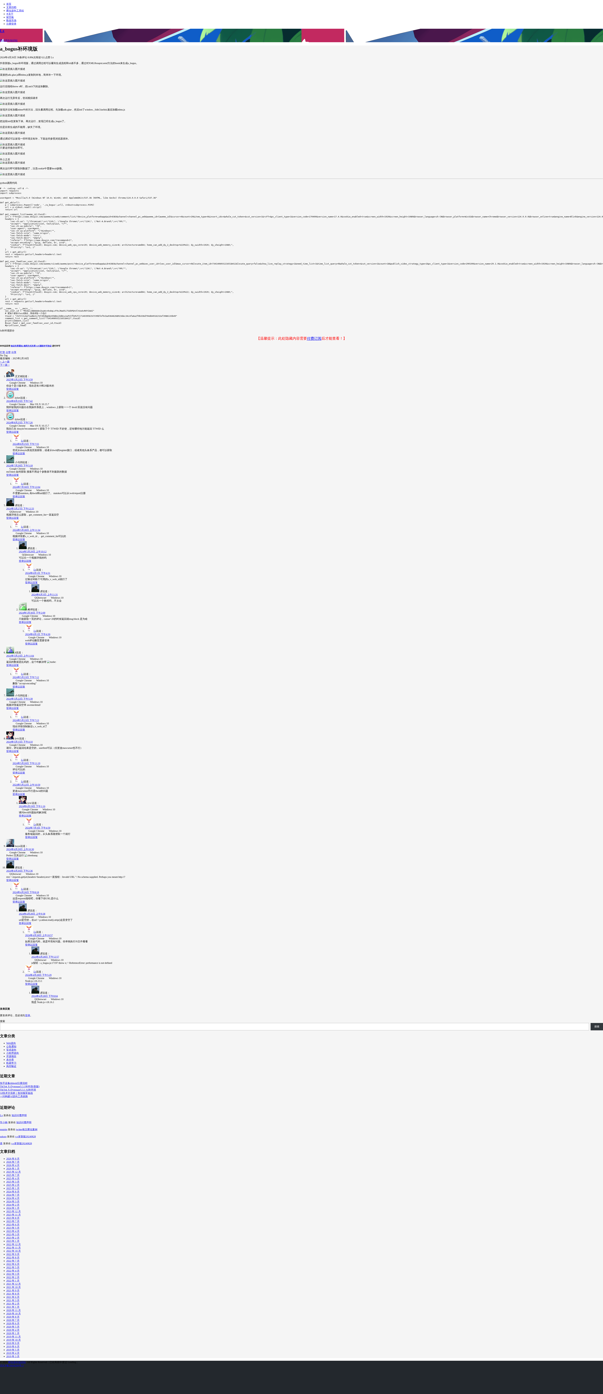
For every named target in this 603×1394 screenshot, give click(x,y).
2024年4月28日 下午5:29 (38, 975)
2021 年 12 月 (13, 1284)
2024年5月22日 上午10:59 (26, 784)
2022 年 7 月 (12, 1260)
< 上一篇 (5, 361)
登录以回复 (12, 389)
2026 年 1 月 (12, 1168)
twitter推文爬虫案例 (26, 1129)
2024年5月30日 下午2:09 (32, 612)
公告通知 (11, 1046)
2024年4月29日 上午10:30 (20, 849)
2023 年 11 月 (13, 1214)
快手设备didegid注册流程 (13, 1083)
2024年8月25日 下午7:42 (19, 401)
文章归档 (11, 7)
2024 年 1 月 (12, 1208)
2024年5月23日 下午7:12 (26, 677)
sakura (3, 1136)
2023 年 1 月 (12, 1241)
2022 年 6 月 (12, 1264)
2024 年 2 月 (12, 1204)
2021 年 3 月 (12, 1300)
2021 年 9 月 (12, 1290)
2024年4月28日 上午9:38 (32, 913)
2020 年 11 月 (13, 1310)
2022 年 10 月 (13, 1251)
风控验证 (11, 1066)
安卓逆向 (11, 1049)
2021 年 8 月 (12, 1293)
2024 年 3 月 (12, 1201)
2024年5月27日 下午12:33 (20, 508)
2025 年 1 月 (12, 1188)
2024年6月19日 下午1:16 (32, 806)
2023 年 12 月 (13, 1211)
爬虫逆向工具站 (15, 10)
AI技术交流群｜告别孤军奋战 (16, 1093)
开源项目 (11, 1056)
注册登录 (11, 23)
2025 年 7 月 (12, 1175)
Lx (22, 440)
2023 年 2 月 (12, 1237)
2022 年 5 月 (12, 1267)
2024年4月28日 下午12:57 (45, 956)
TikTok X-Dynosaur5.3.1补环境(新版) (19, 1086)
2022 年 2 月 (12, 1277)
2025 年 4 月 (12, 1178)
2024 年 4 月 (12, 1198)
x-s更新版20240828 (25, 1136)
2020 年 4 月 (12, 1330)
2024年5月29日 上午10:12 (32, 551)
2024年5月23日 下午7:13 (26, 720)
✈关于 (9, 14)
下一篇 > (5, 365)
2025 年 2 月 (12, 1185)
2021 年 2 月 (12, 1303)
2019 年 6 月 (12, 1346)
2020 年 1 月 (12, 1333)
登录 (27, 1015)
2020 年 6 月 (12, 1323)
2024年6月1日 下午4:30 (37, 634)
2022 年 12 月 (13, 1244)
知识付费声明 (19, 1115)
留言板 (10, 17)
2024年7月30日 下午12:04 (26, 487)
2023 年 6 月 (12, 1224)
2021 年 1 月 (12, 1307)
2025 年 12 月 (13, 1172)
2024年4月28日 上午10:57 (39, 935)
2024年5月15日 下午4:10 (19, 741)
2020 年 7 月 (12, 1320)
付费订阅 (314, 338)
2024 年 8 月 (12, 1191)
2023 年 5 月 (12, 1228)
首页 (8, 4)
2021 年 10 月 (13, 1287)
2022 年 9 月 (12, 1254)
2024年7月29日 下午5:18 (19, 465)
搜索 (2, 1021)
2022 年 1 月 (12, 1280)
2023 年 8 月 (12, 1218)
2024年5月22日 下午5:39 (19, 698)
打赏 (2, 352)
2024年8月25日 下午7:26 (19, 422)
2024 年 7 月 (12, 1195)
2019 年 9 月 (12, 1343)
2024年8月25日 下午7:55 (26, 444)
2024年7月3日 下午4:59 (37, 827)
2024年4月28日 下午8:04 (44, 996)
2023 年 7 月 (12, 1221)
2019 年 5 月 (12, 1349)
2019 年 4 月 (12, 1353)
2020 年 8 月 (12, 1317)
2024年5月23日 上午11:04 (20, 655)
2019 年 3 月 (12, 1356)
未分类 (10, 1059)
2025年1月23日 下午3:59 (19, 379)
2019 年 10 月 (13, 1340)
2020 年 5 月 (12, 1326)
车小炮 (4, 1122)
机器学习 (11, 1063)
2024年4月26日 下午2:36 (19, 870)
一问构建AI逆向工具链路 (14, 1096)
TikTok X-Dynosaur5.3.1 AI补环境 (18, 1089)
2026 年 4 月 (12, 1165)
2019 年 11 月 (13, 1336)
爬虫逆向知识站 (17, 1362)
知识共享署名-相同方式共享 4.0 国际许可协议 (31, 346)
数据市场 (11, 20)
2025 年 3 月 (12, 1181)
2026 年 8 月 (12, 1158)
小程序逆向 (12, 1053)
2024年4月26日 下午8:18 (26, 892)
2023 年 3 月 (12, 1234)
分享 (13, 352)
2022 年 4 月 (12, 1270)
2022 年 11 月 (13, 1247)
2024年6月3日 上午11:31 (44, 594)
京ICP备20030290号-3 (12, 1365)
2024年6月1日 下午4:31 (37, 573)
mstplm (3, 1129)
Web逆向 (11, 1043)
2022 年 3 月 (12, 1274)
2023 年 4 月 (12, 1231)
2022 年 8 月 (12, 1257)
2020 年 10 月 (13, 1313)
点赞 (8, 352)
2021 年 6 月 (12, 1297)
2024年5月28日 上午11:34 (26, 530)
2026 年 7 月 (12, 1162)
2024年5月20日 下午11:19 (26, 763)
